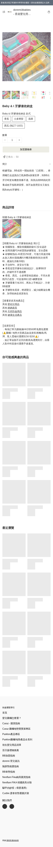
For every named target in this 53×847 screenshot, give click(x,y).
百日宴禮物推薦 (10, 750)
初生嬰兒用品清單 (11, 745)
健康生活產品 (15, 315)
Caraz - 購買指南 (11, 723)
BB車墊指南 (8, 771)
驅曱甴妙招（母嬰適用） (15, 788)
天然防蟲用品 (15, 311)
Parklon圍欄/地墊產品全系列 (17, 739)
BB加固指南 (8, 755)
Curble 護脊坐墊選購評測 (15, 793)
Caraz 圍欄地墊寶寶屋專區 (16, 729)
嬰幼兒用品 (13, 304)
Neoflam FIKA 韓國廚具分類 (17, 782)
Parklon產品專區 (11, 734)
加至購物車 (26, 149)
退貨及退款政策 (12, 840)
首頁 (4, 712)
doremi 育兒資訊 (11, 761)
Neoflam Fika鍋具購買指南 (16, 777)
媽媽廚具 (12, 308)
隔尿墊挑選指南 (10, 766)
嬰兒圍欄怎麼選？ (11, 718)
